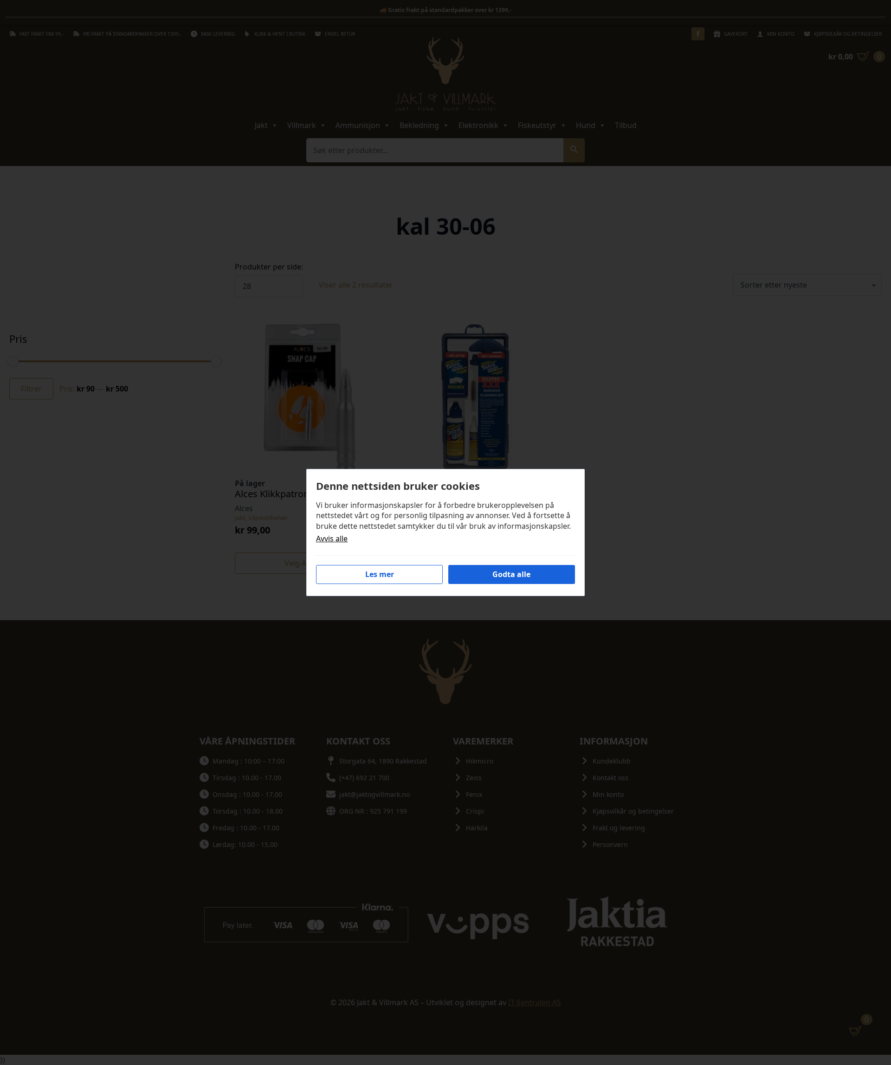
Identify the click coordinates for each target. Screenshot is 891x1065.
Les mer (379, 574)
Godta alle (511, 574)
